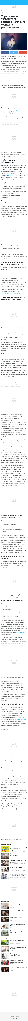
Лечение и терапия (22, 10)
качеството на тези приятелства (10, 293)
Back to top (14, 1013)
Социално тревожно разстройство (8, 10)
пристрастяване (20, 632)
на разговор (11, 175)
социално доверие (20, 719)
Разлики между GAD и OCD (17, 910)
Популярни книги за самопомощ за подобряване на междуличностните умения (18, 848)
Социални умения (6, 12)
